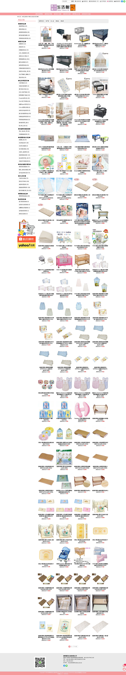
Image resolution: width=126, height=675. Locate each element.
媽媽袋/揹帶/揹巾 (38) (24, 187)
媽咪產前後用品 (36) (24, 32)
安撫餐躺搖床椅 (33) (24, 134)
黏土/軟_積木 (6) (23, 125)
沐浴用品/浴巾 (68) (24, 142)
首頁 (20, 16)
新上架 (52, 21)
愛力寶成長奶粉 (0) (24, 201)
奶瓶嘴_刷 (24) (23, 139)
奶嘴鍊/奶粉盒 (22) (24, 50)
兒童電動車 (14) (23, 83)
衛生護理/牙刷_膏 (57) (24, 158)
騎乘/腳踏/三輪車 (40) (24, 95)
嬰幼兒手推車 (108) (24, 181)
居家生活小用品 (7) (24, 56)
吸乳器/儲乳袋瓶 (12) (24, 35)
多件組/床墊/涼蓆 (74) (24, 172)
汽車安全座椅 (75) (23, 178)
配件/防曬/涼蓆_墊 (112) (25, 190)
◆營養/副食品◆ (23, 193)
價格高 (62, 21)
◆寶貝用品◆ (22, 41)
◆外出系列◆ (22, 176)
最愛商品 (111, 1)
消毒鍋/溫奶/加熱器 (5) (24, 68)
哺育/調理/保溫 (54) (24, 65)
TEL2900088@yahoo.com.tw (75, 662)
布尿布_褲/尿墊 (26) (24, 152)
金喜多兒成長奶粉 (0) (24, 204)
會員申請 (78, 1)
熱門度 (47, 21)
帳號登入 (86, 1)
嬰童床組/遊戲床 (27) (24, 166)
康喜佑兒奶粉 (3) (23, 213)
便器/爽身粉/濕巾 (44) (24, 155)
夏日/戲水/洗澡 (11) (24, 89)
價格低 (57, 21)
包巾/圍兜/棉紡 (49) (24, 149)
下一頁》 (76, 646)
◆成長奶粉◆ (22, 199)
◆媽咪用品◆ (22, 24)
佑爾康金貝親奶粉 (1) (24, 207)
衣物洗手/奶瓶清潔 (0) (24, 161)
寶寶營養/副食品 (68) (24, 196)
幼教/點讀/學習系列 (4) (24, 116)
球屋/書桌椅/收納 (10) (24, 119)
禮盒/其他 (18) (22, 77)
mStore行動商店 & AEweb (80, 672)
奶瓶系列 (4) (22, 47)
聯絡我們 (118, 1)
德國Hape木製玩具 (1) (24, 104)
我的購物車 (94, 1)
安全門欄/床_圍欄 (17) (24, 74)
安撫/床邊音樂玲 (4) (24, 86)
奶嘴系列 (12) (22, 43)
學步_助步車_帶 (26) (24, 131)
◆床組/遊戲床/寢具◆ (33, 16)
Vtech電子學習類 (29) (24, 101)
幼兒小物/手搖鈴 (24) (24, 92)
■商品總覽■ (24, 16)
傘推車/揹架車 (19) (24, 184)
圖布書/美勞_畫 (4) (24, 122)
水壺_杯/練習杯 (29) (24, 53)
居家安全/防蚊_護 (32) (24, 71)
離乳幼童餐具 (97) (23, 62)
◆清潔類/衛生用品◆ (24, 137)
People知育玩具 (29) (24, 98)
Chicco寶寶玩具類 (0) (24, 107)
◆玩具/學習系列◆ (23, 80)
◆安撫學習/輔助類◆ (24, 129)
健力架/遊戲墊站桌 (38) (25, 113)
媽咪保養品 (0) (22, 29)
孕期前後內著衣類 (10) (25, 38)
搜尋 (72, 1)
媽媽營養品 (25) (23, 26)
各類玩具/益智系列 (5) (24, 110)
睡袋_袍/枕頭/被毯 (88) (25, 169)
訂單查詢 (104, 1)
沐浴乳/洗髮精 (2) (23, 145)
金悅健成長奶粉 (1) (24, 210)
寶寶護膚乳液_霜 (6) (24, 59)
